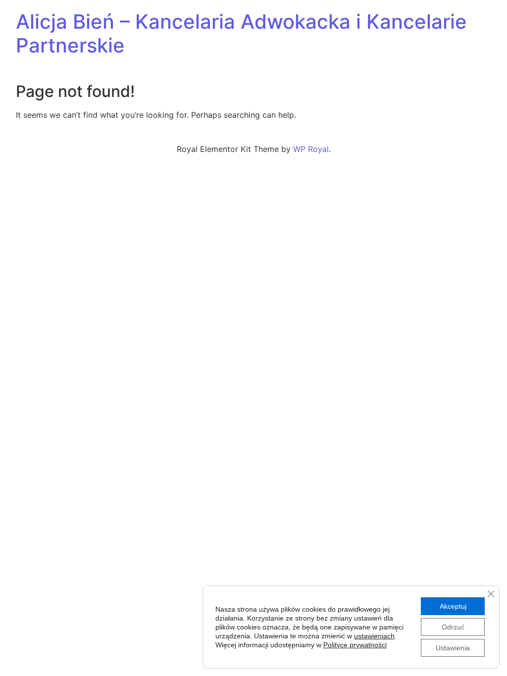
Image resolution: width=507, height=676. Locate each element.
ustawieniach (374, 636)
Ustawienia (453, 648)
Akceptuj (453, 606)
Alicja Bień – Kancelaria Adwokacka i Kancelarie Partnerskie (241, 33)
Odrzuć (453, 627)
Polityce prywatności (355, 645)
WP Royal (311, 149)
